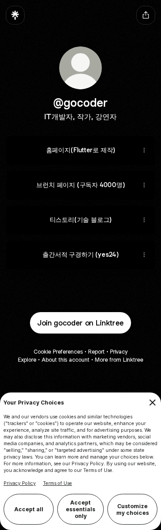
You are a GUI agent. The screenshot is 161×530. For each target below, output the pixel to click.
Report (96, 351)
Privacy (118, 351)
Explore (27, 359)
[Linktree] (15, 15)
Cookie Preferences (58, 351)
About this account (65, 359)
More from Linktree (119, 359)
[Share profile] (146, 15)
